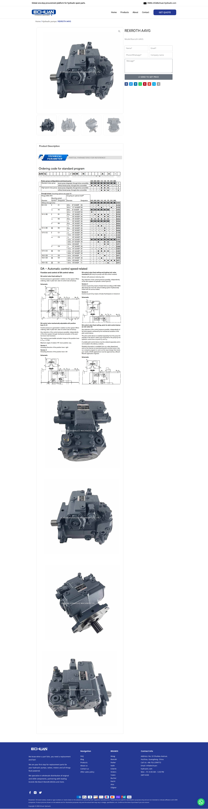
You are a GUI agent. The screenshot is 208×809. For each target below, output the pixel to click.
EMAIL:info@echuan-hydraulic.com (161, 3)
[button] (164, 12)
